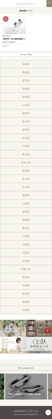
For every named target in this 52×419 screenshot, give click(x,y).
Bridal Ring (5, 46)
